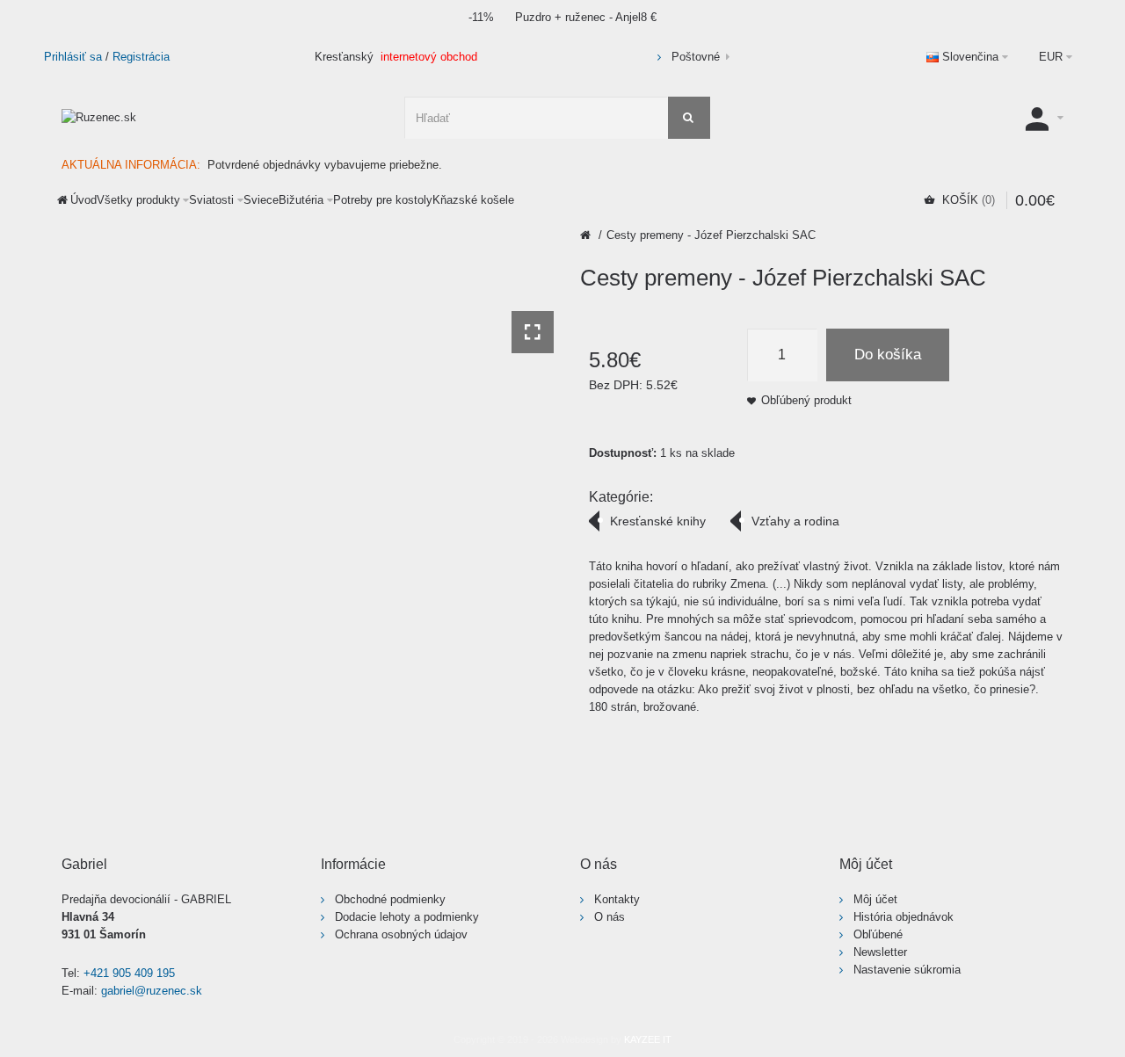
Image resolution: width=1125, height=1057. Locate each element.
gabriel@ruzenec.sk (151, 990)
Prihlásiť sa (73, 56)
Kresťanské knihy (658, 521)
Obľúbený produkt (806, 400)
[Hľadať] (689, 118)
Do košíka (887, 354)
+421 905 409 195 (129, 973)
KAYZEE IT (647, 1039)
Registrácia (141, 56)
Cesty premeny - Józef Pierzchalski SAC (711, 235)
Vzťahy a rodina (795, 521)
